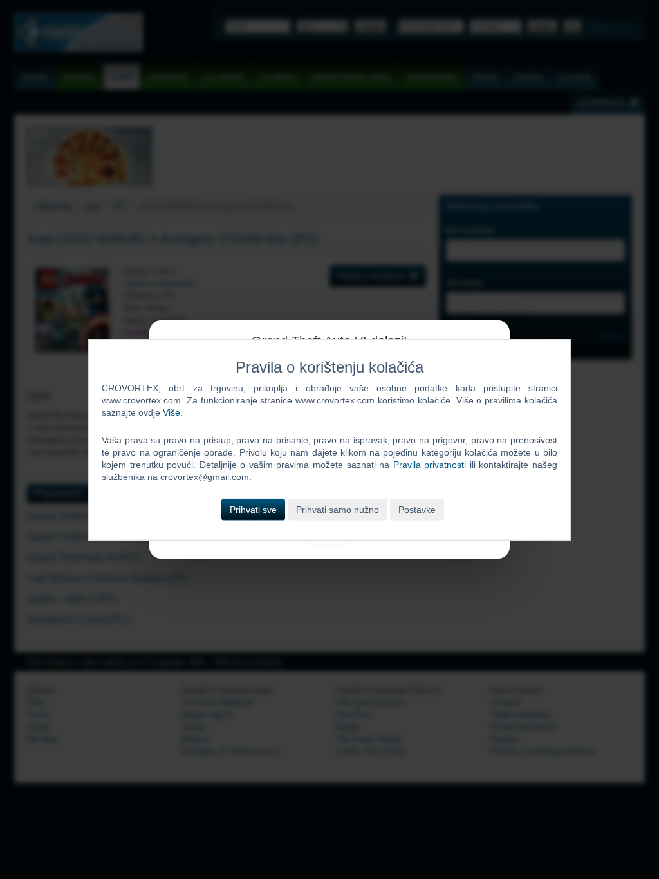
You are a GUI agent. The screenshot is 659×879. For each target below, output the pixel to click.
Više (171, 412)
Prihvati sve (253, 509)
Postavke (417, 509)
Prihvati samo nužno (337, 509)
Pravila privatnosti (430, 464)
